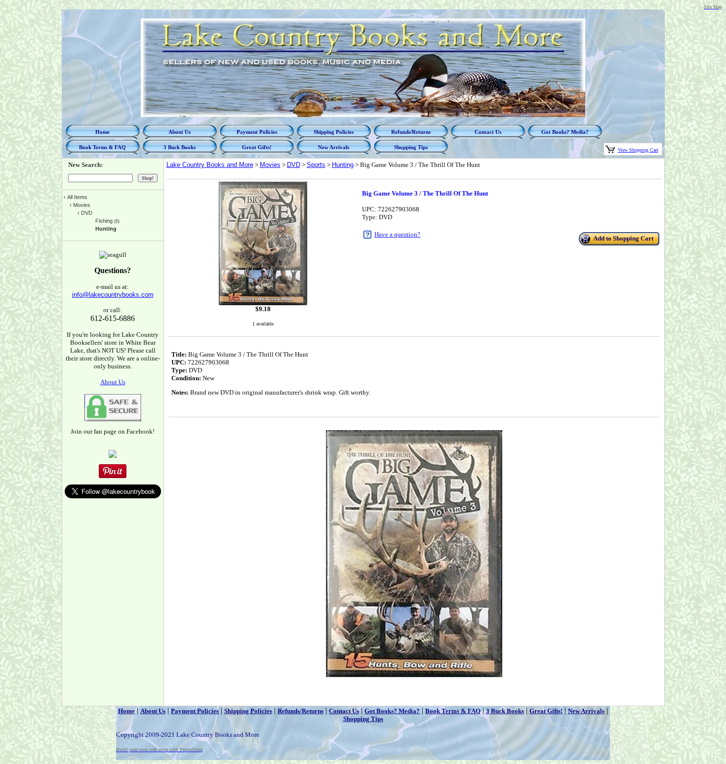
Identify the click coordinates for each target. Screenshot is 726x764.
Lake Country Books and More (209, 164)
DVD (293, 164)
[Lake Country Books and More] (113, 455)
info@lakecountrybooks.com (113, 294)
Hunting (343, 164)
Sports (316, 164)
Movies (270, 164)
